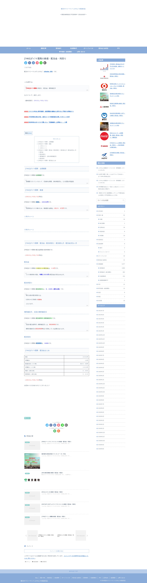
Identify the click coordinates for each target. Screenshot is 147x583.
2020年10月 (101, 343)
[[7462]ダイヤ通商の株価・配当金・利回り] (33, 62)
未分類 (111, 300)
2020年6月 (101, 359)
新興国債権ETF (112, 280)
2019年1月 (101, 428)
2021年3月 (101, 322)
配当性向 (42, 158)
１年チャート (43, 146)
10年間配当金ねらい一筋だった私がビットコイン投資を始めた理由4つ (111, 188)
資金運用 (111, 243)
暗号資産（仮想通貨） (111, 288)
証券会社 (112, 227)
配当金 (41, 152)
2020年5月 (101, 363)
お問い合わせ (121, 577)
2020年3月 (101, 371)
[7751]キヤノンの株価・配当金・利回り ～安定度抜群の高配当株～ (117, 145)
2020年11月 (101, 339)
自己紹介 (111, 211)
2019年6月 (101, 408)
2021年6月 (101, 314)
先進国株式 (112, 276)
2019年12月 (101, 383)
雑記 (111, 296)
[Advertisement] (73, 34)
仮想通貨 (113, 577)
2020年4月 (101, 367)
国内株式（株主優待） (112, 272)
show (29, 133)
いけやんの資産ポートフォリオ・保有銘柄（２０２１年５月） (111, 181)
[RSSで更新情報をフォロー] (58, 430)
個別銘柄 (111, 264)
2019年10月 (101, 392)
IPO (111, 284)
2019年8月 (101, 400)
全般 (112, 219)
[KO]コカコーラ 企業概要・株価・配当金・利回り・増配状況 (116, 135)
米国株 (112, 235)
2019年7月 (101, 404)
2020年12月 (101, 335)
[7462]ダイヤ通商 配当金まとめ (47, 160)
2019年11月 (101, 387)
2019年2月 (101, 424)
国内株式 (28, 418)
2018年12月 (101, 432)
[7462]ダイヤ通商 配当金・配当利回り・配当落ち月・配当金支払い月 (57, 150)
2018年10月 (101, 440)
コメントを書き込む (57, 551)
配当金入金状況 (111, 260)
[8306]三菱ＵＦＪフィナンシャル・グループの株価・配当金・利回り (117, 86)
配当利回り (43, 154)
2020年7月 (101, 355)
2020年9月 (101, 347)
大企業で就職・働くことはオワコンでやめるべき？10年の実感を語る (110, 175)
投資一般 (111, 215)
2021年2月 (101, 327)
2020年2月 (101, 375)
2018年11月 (101, 436)
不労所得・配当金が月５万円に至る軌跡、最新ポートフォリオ (117, 66)
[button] (123, 200)
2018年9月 (101, 444)
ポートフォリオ (111, 256)
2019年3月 (101, 420)
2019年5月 (101, 412)
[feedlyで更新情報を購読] (54, 430)
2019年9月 (101, 396)
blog (36, 577)
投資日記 (111, 239)
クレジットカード (112, 252)
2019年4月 (101, 416)
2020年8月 (101, 351)
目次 (54, 139)
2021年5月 (101, 318)
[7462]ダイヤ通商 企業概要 (46, 142)
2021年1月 (101, 331)
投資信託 (112, 231)
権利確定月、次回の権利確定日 (48, 156)
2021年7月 (101, 310)
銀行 (112, 247)
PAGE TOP (74, 571)
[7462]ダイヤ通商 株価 (44, 144)
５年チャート (43, 148)
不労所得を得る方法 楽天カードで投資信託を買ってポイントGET (49, 117)
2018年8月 (101, 448)
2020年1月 (101, 379)
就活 (111, 292)
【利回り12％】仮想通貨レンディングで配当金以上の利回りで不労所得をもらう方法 (111, 194)
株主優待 (112, 223)
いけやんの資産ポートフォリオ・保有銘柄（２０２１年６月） (111, 169)
